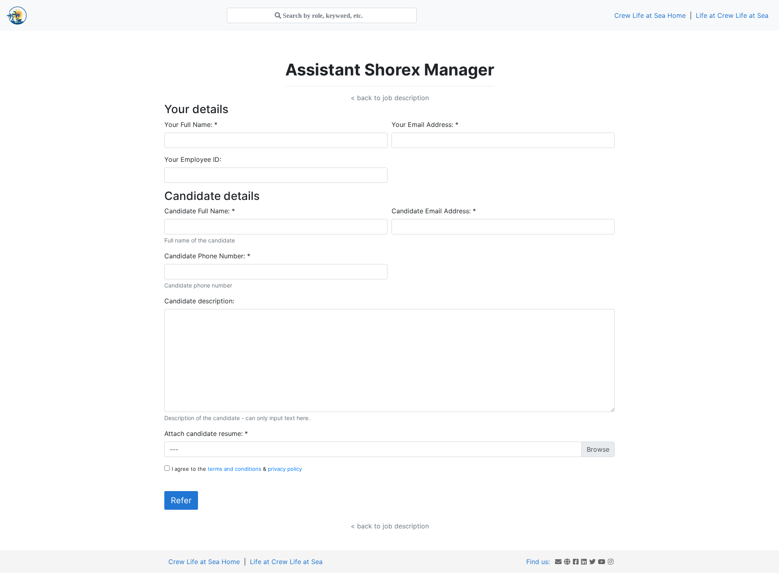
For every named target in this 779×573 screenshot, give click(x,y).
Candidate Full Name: (199, 211)
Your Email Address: (425, 124)
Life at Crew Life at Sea (732, 15)
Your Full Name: (190, 124)
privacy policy (285, 469)
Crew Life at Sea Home (650, 15)
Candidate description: (199, 301)
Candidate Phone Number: (207, 256)
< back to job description (390, 98)
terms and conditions (235, 469)
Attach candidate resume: (206, 433)
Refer (181, 500)
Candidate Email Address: (434, 211)
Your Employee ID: (192, 159)
